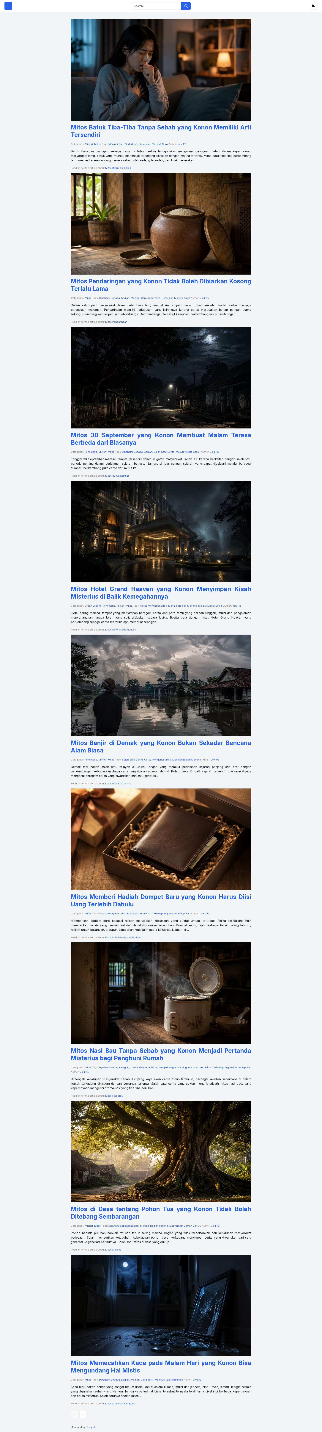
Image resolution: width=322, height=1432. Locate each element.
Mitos (97, 144)
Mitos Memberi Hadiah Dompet (123, 937)
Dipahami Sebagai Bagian (114, 297)
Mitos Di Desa (113, 1249)
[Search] (186, 6)
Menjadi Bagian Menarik (182, 605)
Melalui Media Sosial (188, 451)
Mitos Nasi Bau (114, 1095)
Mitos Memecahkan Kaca (120, 1403)
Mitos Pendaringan (116, 321)
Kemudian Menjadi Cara (154, 144)
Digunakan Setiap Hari (177, 913)
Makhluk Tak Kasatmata (169, 1379)
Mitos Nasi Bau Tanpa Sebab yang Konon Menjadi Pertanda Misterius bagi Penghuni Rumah (161, 1054)
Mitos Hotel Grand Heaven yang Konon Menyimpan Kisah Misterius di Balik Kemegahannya (161, 592)
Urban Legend (93, 605)
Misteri (89, 144)
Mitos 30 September (117, 475)
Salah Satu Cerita (164, 451)
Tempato (91, 1426)
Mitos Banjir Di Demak (118, 783)
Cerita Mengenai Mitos (153, 605)
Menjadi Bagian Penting (173, 1067)
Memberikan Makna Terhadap (145, 913)
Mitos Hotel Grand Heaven (120, 629)
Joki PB (182, 144)
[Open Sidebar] (8, 6)
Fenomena (91, 451)
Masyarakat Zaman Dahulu (185, 1225)
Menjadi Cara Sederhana (123, 144)
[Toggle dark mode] (314, 6)
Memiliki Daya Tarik (142, 1379)
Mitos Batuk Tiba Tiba (118, 167)
